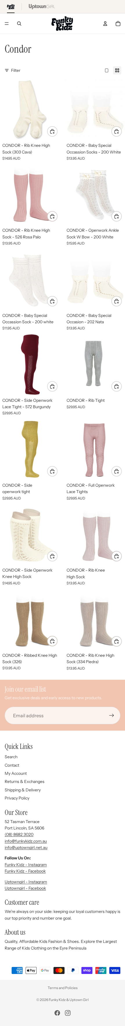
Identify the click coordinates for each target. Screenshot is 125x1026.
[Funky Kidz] (11, 6)
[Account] (105, 23)
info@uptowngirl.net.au (26, 847)
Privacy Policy (17, 798)
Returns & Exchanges (24, 781)
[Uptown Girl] (42, 6)
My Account (16, 773)
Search (11, 756)
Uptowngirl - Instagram (26, 881)
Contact (12, 765)
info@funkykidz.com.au (26, 841)
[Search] (19, 23)
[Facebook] (57, 1012)
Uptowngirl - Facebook (25, 888)
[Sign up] (112, 716)
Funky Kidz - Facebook (25, 871)
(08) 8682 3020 (19, 834)
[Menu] (6, 23)
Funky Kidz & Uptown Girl (69, 1000)
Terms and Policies (63, 988)
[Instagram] (67, 1012)
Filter (15, 70)
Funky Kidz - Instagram (26, 864)
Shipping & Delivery (23, 790)
